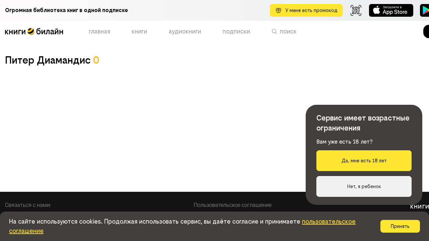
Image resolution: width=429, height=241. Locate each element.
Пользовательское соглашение (232, 205)
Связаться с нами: (28, 205)
